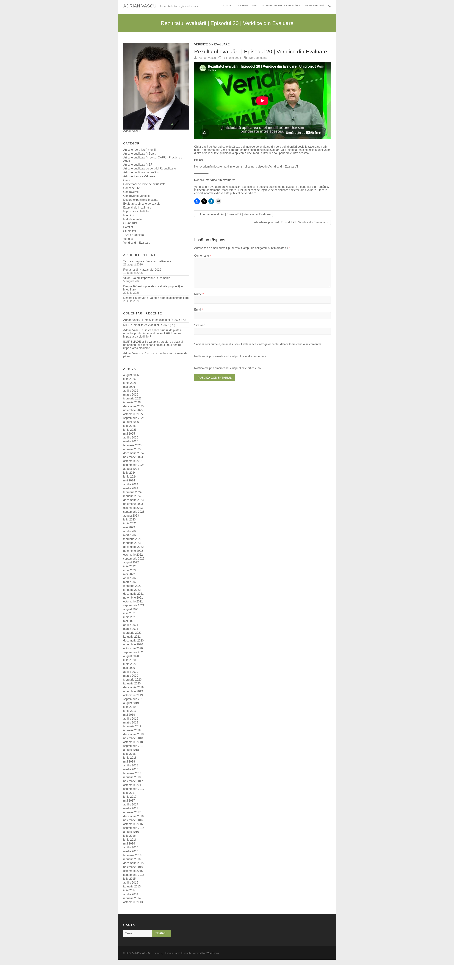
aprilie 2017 (130, 804)
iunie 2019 (130, 710)
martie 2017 (130, 808)
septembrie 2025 (133, 418)
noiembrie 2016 (133, 820)
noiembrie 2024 (133, 457)
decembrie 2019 (133, 687)
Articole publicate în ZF (137, 164)
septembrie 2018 (133, 745)
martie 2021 (130, 628)
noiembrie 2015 (133, 866)
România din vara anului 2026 (142, 269)
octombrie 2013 (133, 902)
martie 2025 (130, 441)
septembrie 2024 (133, 464)
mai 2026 (129, 386)
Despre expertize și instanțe (140, 199)
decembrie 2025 (133, 406)
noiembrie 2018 (133, 738)
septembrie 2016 (133, 827)
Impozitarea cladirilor (136, 211)
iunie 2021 (130, 617)
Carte (126, 180)
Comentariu (202, 255)
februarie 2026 (132, 398)
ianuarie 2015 (132, 886)
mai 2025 (129, 433)
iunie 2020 (130, 663)
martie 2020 (130, 675)
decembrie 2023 (133, 499)
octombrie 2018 (133, 742)
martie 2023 (130, 535)
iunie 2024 (130, 476)
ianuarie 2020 (132, 683)
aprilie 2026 (130, 390)
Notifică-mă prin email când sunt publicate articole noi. (228, 368)
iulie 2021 (129, 613)
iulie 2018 (129, 753)
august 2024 (131, 468)
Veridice (128, 238)
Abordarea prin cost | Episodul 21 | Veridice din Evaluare (291, 222)
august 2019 (131, 702)
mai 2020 (129, 667)
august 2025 (131, 421)
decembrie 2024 (133, 453)
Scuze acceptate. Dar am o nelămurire (147, 261)
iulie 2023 (129, 519)
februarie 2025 (132, 445)
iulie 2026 (129, 378)
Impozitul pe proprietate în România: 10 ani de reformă (288, 5)
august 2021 (131, 609)
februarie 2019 (132, 726)
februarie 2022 (132, 585)
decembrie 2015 (133, 863)
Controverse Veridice (136, 195)
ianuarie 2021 (132, 636)
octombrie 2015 (133, 870)
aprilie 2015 (130, 882)
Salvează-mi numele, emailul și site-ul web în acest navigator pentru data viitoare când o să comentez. (258, 344)
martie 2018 (130, 769)
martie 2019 (130, 722)
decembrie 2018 (133, 734)
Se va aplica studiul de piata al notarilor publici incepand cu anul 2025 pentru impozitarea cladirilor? (152, 333)
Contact (228, 5)
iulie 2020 (129, 660)
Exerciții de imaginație (137, 207)
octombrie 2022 (133, 554)
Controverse (131, 191)
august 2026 (131, 375)
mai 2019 (129, 714)
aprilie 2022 (130, 578)
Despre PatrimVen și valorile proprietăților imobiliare (156, 297)
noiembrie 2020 (133, 644)
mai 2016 (129, 843)
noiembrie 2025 (133, 410)
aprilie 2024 (130, 484)
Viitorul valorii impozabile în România (146, 277)
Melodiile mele (132, 219)
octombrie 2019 (133, 695)
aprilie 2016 (130, 847)
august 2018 (131, 749)
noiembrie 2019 (133, 691)
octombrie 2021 (133, 601)
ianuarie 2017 (132, 812)
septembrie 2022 (133, 558)
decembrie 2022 (133, 546)
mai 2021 (129, 621)
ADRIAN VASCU (139, 5)
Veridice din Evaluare (212, 44)
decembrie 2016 (133, 816)
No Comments (258, 57)
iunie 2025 (130, 429)
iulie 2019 (129, 706)
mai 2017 (129, 800)
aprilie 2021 (130, 624)
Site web (199, 325)
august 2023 (131, 515)
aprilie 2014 (130, 894)
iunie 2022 (130, 570)
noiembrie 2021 (133, 597)
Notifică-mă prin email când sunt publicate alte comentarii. (230, 356)
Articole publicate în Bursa (139, 153)
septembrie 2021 (133, 605)
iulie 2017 (129, 792)
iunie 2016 (130, 839)
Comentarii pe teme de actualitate (144, 184)
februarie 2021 (132, 632)
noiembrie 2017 (133, 781)
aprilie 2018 (130, 765)
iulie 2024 (129, 472)
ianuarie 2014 (132, 898)
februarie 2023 (132, 539)
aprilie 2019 (130, 718)
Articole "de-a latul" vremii (139, 149)
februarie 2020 (132, 679)
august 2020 (131, 656)
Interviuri (128, 215)
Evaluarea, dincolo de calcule (141, 203)
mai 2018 (129, 761)
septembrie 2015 (133, 874)
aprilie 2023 (130, 531)
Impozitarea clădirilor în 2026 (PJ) (165, 319)
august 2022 (131, 562)
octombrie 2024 (133, 460)
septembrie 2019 (133, 699)
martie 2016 (130, 851)
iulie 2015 (129, 878)
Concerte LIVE (132, 188)
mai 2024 (129, 480)
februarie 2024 (132, 492)
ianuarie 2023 (132, 542)
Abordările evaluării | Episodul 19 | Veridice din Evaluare (233, 214)
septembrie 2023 (133, 511)
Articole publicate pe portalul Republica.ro (149, 168)
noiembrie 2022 (133, 550)
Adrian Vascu (207, 57)
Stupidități (129, 230)
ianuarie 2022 (132, 589)
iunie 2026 (130, 382)
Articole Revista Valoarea (139, 176)
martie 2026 (130, 394)
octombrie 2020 (133, 648)
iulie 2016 (129, 835)
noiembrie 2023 (133, 503)
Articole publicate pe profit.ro (141, 172)
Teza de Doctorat (134, 234)
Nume (199, 294)
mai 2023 (129, 527)
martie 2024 (130, 488)
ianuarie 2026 (132, 402)
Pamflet (128, 227)
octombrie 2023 (133, 507)
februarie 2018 (132, 773)
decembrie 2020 (133, 640)
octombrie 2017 (133, 784)
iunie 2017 (130, 796)
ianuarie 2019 (132, 730)
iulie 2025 (129, 425)
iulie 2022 (129, 566)
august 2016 (131, 831)
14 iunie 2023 (232, 57)
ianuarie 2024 (132, 496)
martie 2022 (130, 581)
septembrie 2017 (133, 788)
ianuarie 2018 (132, 777)
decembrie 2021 (133, 593)
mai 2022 (129, 574)
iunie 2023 (130, 523)
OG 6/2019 (130, 223)
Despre (243, 5)
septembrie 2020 (133, 652)
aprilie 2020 (130, 671)
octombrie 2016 (133, 824)
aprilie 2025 (130, 437)
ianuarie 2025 (132, 449)
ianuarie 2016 (132, 859)
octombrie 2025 (133, 414)
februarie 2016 (132, 855)
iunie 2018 (130, 757)
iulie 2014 (129, 890)
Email (198, 309)
